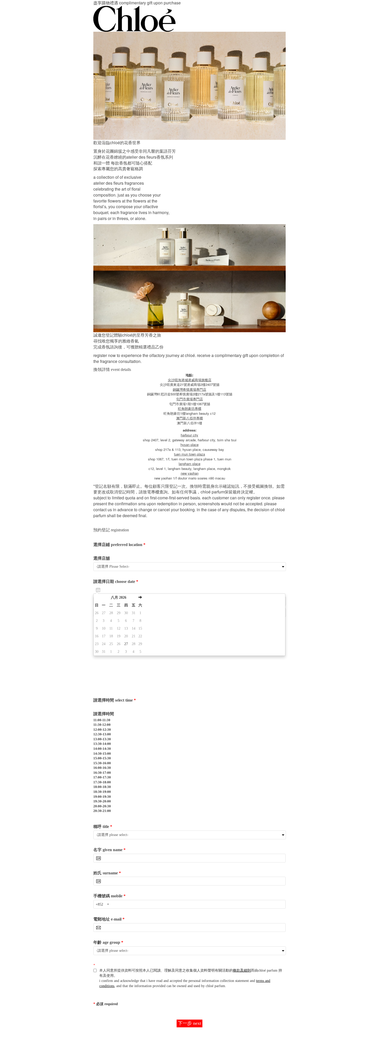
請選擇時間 (103, 714)
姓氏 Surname (107, 873)
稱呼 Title (102, 826)
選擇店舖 (101, 558)
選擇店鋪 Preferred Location (119, 544)
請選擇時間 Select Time (114, 700)
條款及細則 (242, 970)
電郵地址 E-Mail (109, 919)
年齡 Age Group (108, 942)
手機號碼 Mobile (109, 896)
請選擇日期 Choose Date (115, 581)
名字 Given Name (109, 850)
